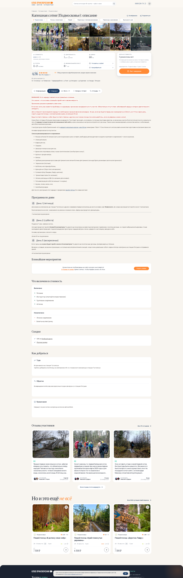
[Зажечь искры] (178, 569)
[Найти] (114, 3)
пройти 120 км (70, 190)
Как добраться (96, 67)
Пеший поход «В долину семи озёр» (50, 538)
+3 (126, 543)
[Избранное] (149, 4)
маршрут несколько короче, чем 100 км (73, 127)
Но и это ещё (52, 498)
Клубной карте (47, 339)
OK (125, 573)
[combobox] (93, 4)
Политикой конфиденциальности (73, 574)
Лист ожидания (135, 71)
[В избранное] (66, 507)
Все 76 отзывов (44, 75)
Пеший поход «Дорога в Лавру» (129, 538)
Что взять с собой (97, 63)
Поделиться (146, 16)
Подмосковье (41, 535)
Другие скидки (42, 342)
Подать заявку (141, 268)
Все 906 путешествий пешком (138, 500)
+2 (45, 543)
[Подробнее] (66, 550)
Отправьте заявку (67, 269)
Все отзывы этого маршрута (90, 487)
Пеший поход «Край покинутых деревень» (88, 539)
